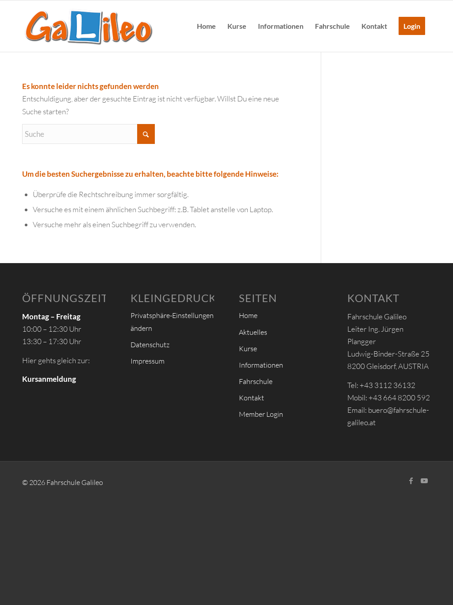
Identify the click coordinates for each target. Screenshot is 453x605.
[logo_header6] (88, 26)
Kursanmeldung (49, 379)
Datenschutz (150, 344)
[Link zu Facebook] (411, 480)
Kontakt (251, 397)
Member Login (261, 414)
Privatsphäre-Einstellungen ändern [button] (172, 321)
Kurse (248, 348)
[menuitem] (206, 26)
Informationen (261, 365)
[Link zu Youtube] (424, 480)
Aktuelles (253, 332)
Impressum (148, 361)
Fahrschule (256, 381)
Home (248, 315)
